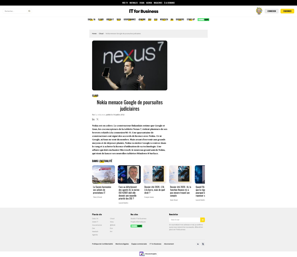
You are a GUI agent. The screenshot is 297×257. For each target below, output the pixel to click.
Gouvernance (130, 19)
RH (172, 19)
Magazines (158, 2)
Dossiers (180, 19)
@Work (142, 19)
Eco (155, 19)
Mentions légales (122, 244)
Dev (149, 19)
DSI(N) (142, 2)
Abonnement (169, 244)
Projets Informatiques (138, 222)
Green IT (110, 19)
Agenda (149, 2)
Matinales (134, 2)
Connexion (271, 11)
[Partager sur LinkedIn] (93, 119)
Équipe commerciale (139, 244)
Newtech (164, 19)
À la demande (169, 2)
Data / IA (91, 19)
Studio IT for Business (138, 218)
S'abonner (287, 11)
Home (94, 33)
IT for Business (155, 244)
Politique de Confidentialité (102, 244)
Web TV (125, 2)
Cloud (101, 19)
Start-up (191, 19)
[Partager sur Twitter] (97, 119)
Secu (119, 19)
